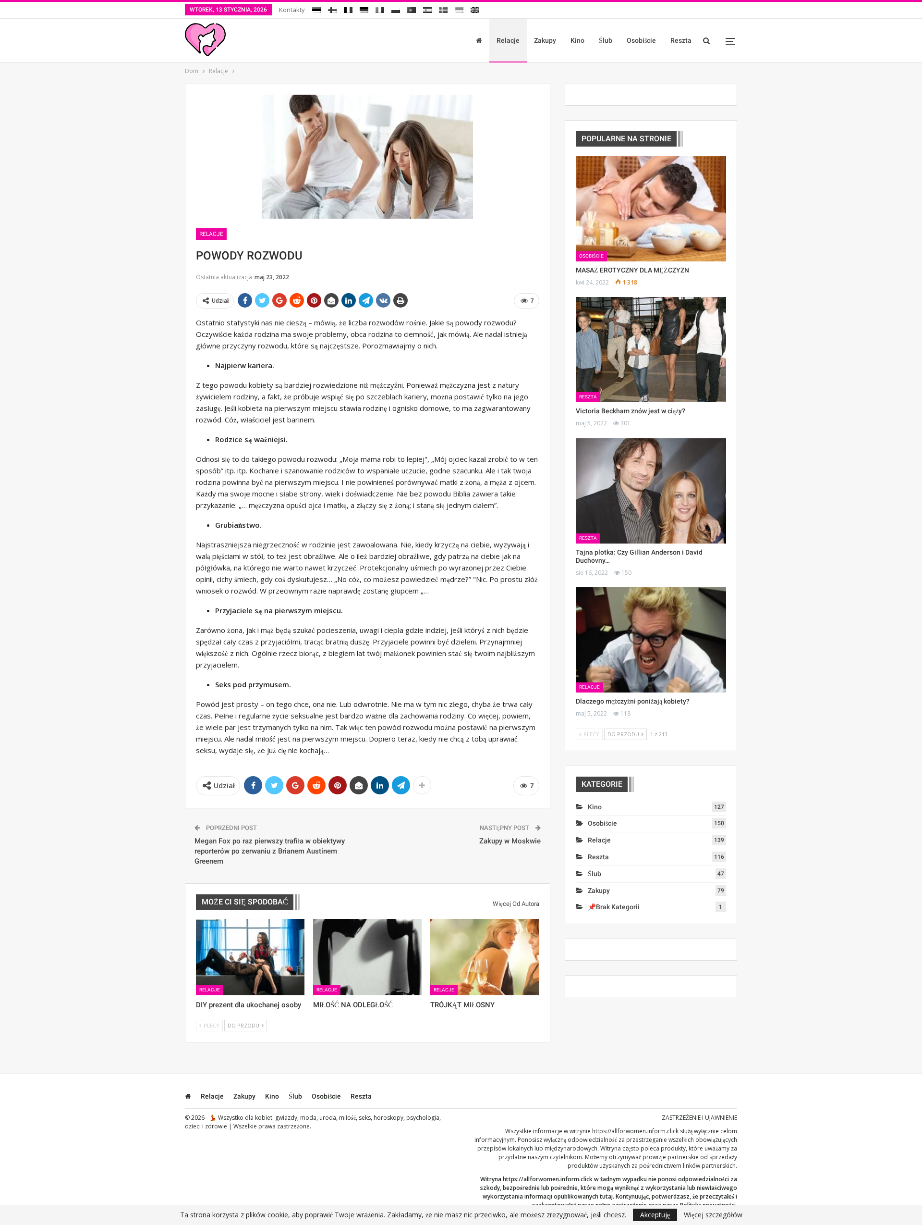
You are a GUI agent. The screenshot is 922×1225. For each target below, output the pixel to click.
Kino (577, 40)
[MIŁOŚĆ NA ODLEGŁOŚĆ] (367, 957)
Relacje (508, 40)
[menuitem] (316, 8)
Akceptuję (655, 1214)
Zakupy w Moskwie (510, 841)
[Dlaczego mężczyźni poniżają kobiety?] (651, 640)
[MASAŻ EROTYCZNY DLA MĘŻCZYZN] (651, 208)
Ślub (605, 40)
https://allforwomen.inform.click (635, 1131)
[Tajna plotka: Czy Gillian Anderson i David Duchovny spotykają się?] (651, 491)
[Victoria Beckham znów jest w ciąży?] (651, 349)
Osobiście (641, 40)
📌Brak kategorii (614, 907)
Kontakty (292, 9)
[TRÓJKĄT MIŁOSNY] (484, 957)
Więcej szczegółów (713, 1215)
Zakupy (545, 40)
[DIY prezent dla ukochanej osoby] (250, 957)
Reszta (681, 40)
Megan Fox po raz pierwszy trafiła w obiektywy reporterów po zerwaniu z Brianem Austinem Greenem (269, 851)
